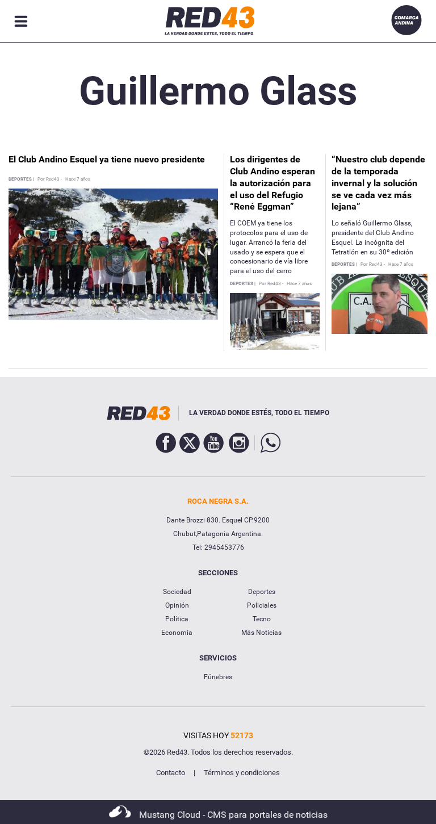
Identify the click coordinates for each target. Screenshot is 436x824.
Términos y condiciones (242, 772)
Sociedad (177, 592)
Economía (176, 633)
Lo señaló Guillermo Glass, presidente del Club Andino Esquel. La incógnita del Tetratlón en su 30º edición (373, 237)
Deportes (261, 592)
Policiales (261, 605)
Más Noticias (261, 633)
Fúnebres (218, 677)
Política (176, 619)
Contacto (170, 772)
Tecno (262, 619)
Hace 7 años (77, 179)
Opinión (177, 605)
